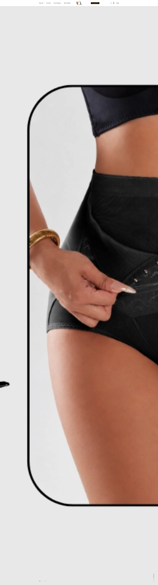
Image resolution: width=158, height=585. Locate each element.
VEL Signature (95, 3)
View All (41, 3)
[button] (47, 581)
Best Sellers (67, 3)
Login (117, 3)
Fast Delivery (57, 3)
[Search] (111, 3)
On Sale (48, 3)
